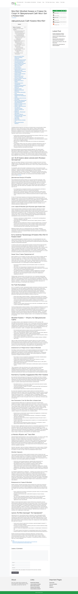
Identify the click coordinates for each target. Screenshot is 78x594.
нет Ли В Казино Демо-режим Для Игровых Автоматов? (20, 31)
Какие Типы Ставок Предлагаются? (19, 38)
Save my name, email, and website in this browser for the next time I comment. (26, 569)
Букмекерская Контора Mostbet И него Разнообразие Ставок (20, 95)
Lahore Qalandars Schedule (35, 584)
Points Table (62, 2)
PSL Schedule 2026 (20, 2)
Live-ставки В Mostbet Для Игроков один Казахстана (20, 34)
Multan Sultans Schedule (34, 585)
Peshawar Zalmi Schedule (35, 587)
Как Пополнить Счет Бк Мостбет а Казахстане (19, 47)
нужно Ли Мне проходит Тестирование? (19, 53)
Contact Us (51, 587)
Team (43, 2)
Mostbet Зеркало (18, 79)
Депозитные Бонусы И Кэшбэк (20, 59)
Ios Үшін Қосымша (18, 67)
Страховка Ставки (18, 88)
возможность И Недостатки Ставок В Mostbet (20, 43)
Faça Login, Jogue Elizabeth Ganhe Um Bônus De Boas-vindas (22, 542)
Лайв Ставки (17, 118)
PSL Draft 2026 (33, 2)
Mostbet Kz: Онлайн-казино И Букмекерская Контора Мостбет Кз (20, 86)
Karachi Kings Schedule (34, 582)
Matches (57, 2)
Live (15, 121)
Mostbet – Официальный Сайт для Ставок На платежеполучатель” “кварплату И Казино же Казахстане (20, 108)
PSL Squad (39, 2)
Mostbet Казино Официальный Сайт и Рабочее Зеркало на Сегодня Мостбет (25, 541)
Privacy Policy (51, 582)
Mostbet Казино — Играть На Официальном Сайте (20, 41)
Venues (53, 2)
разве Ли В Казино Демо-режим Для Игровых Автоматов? (19, 57)
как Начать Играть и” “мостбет (20, 78)
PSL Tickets (48, 2)
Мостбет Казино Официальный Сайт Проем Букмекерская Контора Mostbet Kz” (20, 101)
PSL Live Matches (27, 2)
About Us (51, 585)
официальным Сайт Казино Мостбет (18, 29)
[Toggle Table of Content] (24, 27)
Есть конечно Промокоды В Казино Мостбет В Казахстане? (20, 36)
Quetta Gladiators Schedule (35, 588)
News (51, 2)
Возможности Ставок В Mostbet (19, 51)
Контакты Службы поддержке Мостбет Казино (20, 45)
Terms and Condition (53, 584)
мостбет (19, 174)
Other (13, 540)
